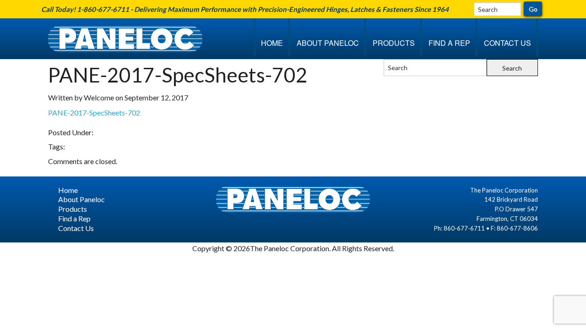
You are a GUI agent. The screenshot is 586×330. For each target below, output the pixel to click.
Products (394, 43)
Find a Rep (449, 43)
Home (272, 43)
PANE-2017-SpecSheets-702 (94, 112)
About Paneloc (328, 43)
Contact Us (507, 43)
